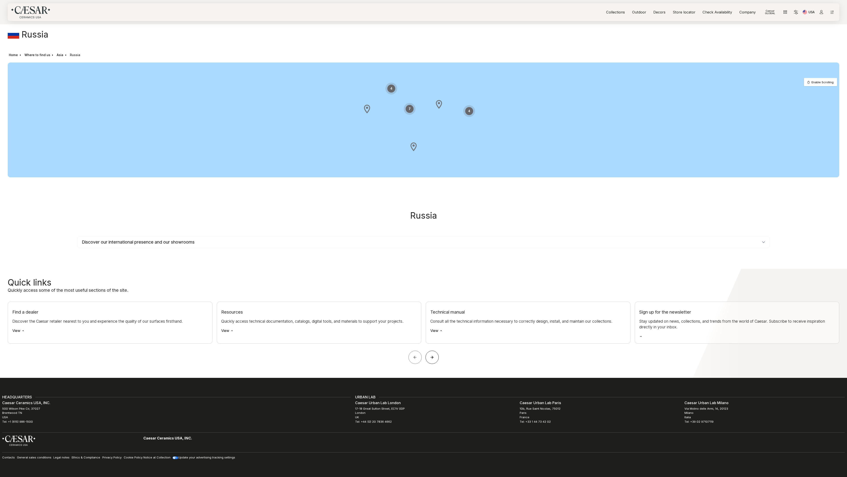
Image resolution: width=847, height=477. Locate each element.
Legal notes (61, 457)
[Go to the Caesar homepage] (30, 12)
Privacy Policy (112, 457)
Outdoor (639, 12)
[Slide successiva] (432, 357)
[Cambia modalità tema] (796, 12)
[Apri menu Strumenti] (785, 12)
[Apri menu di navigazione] (832, 12)
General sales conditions (34, 457)
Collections (615, 12)
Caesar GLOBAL (770, 12)
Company (747, 12)
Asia (60, 55)
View (16, 330)
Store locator (684, 12)
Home (13, 55)
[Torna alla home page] (18, 441)
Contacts (8, 457)
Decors (659, 12)
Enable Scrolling (822, 82)
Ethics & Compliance (86, 457)
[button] (439, 104)
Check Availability (717, 12)
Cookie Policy (133, 457)
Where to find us (37, 55)
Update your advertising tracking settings (206, 457)
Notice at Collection (157, 457)
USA (811, 12)
